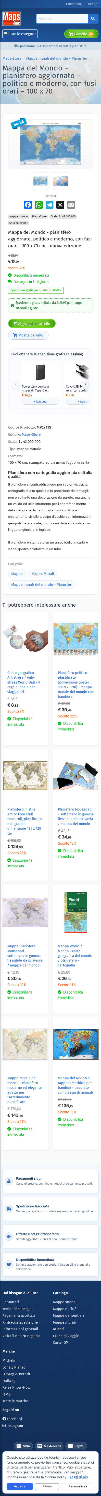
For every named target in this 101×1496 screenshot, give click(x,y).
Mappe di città (64, 1309)
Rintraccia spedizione (20, 1322)
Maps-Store (11, 58)
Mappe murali (64, 1322)
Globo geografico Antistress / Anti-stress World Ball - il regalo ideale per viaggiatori (23, 682)
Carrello (82, 34)
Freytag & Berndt (16, 1374)
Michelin (9, 1360)
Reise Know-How (16, 1387)
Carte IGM (61, 1342)
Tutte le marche (15, 1401)
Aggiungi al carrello (33, 324)
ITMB (6, 1394)
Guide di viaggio (66, 1336)
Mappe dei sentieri (68, 1315)
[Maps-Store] (12, 19)
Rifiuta (47, 1486)
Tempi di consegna (18, 1309)
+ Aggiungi (40, 401)
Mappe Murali (42, 574)
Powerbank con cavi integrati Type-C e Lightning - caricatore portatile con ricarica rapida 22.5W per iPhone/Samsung (37, 388)
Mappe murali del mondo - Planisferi (56, 58)
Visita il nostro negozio (21, 1336)
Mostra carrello (30, 335)
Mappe (17, 574)
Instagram (14, 1426)
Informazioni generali (20, 1329)
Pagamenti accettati (18, 1315)
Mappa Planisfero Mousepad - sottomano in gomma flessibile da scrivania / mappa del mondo (25, 955)
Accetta (19, 1486)
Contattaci (10, 1302)
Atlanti (58, 1329)
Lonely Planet (13, 1367)
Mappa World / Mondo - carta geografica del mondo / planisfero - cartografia (75, 955)
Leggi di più (79, 1477)
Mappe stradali (65, 1302)
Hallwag (8, 1381)
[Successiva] (85, 384)
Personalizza (78, 1486)
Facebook (14, 1419)
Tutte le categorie (22, 34)
